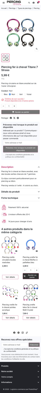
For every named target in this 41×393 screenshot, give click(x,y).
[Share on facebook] (10, 118)
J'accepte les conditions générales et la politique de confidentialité (19, 156)
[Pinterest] (18, 333)
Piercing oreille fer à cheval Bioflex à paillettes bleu (30, 260)
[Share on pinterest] (17, 118)
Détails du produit (10, 191)
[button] (29, 3)
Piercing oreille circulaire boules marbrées (9, 260)
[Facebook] (14, 333)
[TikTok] (27, 333)
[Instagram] (22, 333)
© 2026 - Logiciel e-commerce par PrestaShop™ (20, 389)
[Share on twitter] (14, 118)
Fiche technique (9, 198)
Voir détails (10, 277)
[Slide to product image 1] (5, 58)
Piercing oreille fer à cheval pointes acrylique (9, 307)
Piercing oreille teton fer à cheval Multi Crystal (30, 307)
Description (7, 167)
